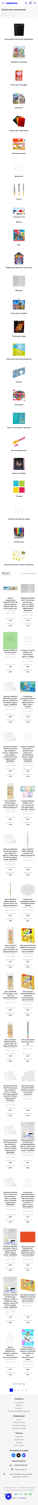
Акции (19, 1420)
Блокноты (19, 108)
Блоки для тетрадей (19, 85)
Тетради (19, 496)
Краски (19, 222)
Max (24, 1455)
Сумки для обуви (19, 473)
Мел (19, 245)
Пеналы (19, 382)
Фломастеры (19, 542)
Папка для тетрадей (19, 313)
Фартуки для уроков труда (19, 519)
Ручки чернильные (19, 450)
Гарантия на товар (19, 1428)
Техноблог (19, 1437)
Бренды (19, 1442)
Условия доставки (19, 1425)
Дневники (19, 176)
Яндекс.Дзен (19, 1455)
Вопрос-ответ (19, 1440)
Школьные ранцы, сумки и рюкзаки (18, 565)
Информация (19, 1416)
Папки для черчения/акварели (19, 359)
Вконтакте (13, 1455)
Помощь (19, 1433)
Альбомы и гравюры (19, 62)
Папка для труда (19, 336)
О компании (19, 1402)
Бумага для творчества (19, 130)
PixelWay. (23, 1498)
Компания (19, 1399)
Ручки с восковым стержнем (19, 427)
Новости (19, 1405)
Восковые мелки (19, 153)
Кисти (19, 199)
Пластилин (18, 405)
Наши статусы (19, 1445)
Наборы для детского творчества (19, 268)
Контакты (19, 1408)
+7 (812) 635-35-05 (20, 1465)
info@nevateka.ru (20, 1469)
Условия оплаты (19, 1422)
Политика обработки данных (19, 1411)
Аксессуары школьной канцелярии (19, 39)
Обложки (19, 290)
